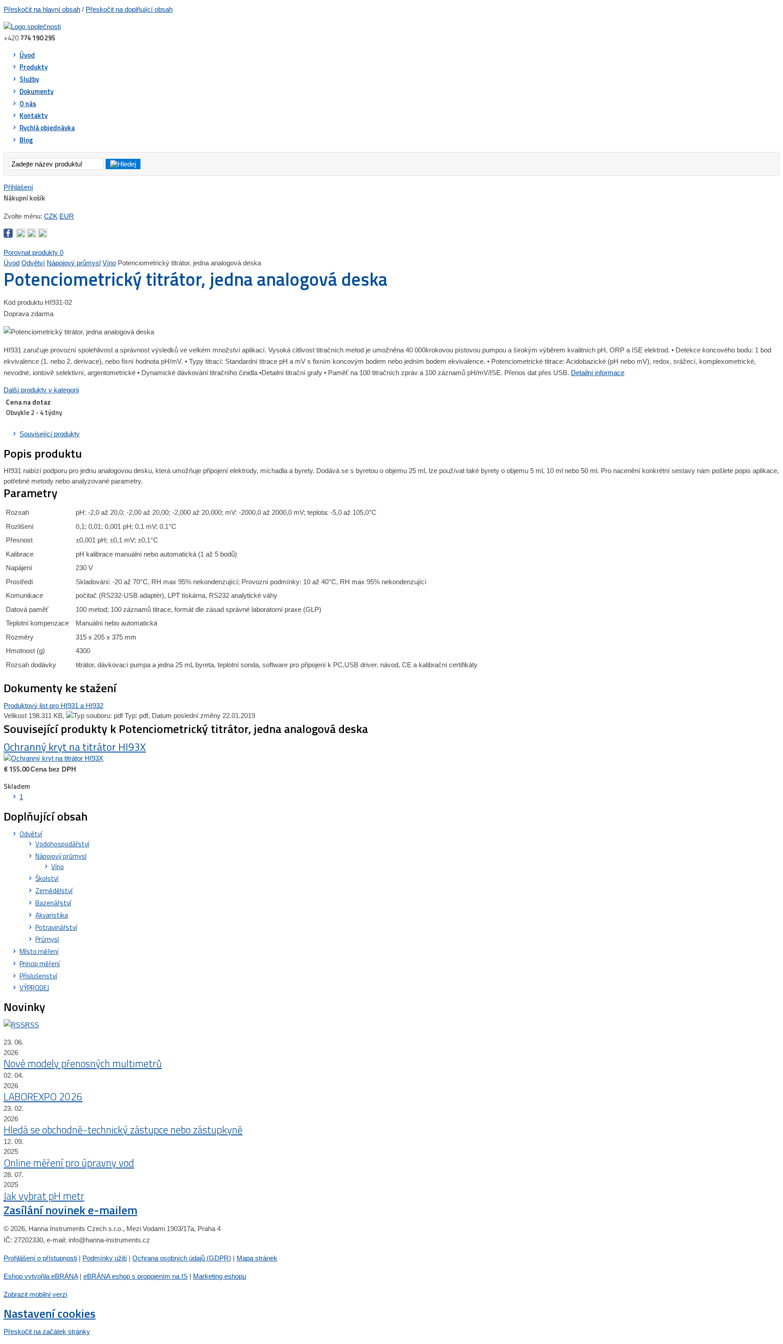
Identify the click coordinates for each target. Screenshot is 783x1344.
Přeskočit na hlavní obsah (42, 9)
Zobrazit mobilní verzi (35, 1294)
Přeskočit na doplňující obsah (129, 9)
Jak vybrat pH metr (44, 1196)
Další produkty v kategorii (41, 390)
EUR (66, 216)
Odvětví (33, 263)
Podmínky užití (104, 1258)
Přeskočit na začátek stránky (47, 1331)
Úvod (11, 263)
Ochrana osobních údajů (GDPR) (181, 1258)
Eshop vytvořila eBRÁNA (41, 1276)
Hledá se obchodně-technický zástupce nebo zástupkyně (123, 1130)
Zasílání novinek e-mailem (70, 1210)
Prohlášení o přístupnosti (40, 1258)
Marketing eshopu (219, 1276)
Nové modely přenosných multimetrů (83, 1063)
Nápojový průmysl (74, 263)
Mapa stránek (257, 1258)
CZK (51, 216)
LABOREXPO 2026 (43, 1097)
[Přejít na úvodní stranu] (32, 26)
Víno (109, 263)
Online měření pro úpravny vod (69, 1163)
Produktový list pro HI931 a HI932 (53, 705)
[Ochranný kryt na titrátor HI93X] (53, 758)
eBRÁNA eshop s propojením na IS (135, 1276)
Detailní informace (597, 372)
